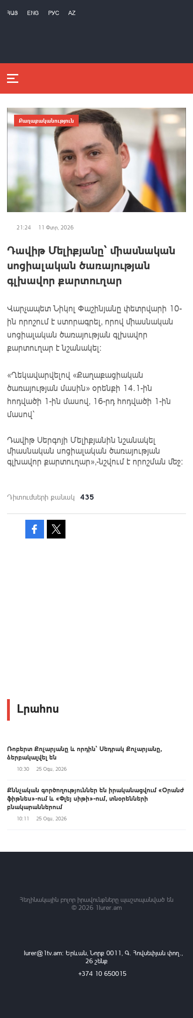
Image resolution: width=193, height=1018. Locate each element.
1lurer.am (108, 907)
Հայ (12, 12)
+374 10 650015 (102, 973)
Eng (33, 12)
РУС (53, 12)
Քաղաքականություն (46, 120)
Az (71, 12)
